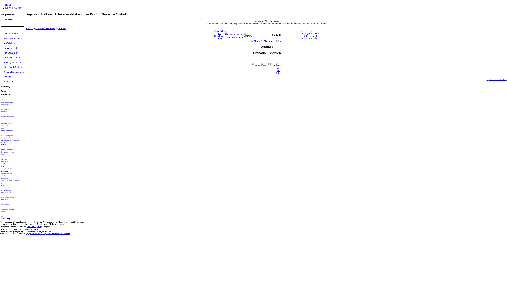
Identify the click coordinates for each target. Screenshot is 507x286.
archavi (3, 142)
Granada (62, 28)
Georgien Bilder (11, 48)
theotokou (4, 159)
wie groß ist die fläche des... (9, 168)
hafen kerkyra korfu (6, 176)
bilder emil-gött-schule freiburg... (10, 140)
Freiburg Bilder (11, 34)
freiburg (4, 145)
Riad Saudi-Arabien (13, 67)
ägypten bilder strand (7, 130)
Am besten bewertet (292, 24)
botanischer (4, 107)
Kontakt (7, 77)
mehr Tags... (7, 218)
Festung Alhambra (12, 62)
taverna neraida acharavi (8, 114)
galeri (2, 128)
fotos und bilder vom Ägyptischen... (11, 180)
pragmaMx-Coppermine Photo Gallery (496, 80)
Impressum (9, 81)
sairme (3, 118)
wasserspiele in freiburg (7, 209)
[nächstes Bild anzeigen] (315, 34)
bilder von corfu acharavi (8, 187)
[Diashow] (248, 34)
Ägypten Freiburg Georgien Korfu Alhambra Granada (48, 234)
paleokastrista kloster (7, 102)
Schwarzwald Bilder (13, 38)
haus (2, 154)
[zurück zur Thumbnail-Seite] (219, 34)
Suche (323, 24)
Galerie (29, 28)
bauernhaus (4, 111)
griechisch (4, 206)
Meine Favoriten (310, 24)
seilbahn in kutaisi (6, 126)
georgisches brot (5, 183)
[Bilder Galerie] (0, 1)
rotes (2, 166)
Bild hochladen (272, 21)
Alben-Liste (212, 24)
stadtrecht (4, 195)
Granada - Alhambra (45, 28)
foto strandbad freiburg (7, 157)
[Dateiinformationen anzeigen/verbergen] (234, 34)
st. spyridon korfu (6, 190)
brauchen (3, 202)
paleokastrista (5, 99)
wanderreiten (4, 133)
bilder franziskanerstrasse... (8, 164)
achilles (2, 185)
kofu (2, 216)
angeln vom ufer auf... (7, 123)
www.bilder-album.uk (7, 204)
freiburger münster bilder (7, 116)
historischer (4, 214)
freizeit (3, 211)
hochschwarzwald (6, 104)
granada (4, 171)
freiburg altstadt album (7, 138)
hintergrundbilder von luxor (8, 149)
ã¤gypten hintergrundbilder (8, 152)
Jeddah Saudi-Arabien (14, 72)
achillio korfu (4, 178)
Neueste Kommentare (247, 24)
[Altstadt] (266, 41)
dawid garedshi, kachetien (8, 197)
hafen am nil (4, 161)
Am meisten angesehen (270, 24)
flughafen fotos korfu (6, 173)
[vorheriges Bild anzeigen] (305, 34)
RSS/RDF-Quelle (34, 227)
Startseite (8, 19)
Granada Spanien (12, 58)
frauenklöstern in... (6, 109)
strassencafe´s (5, 199)
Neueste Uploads (227, 24)
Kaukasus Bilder (11, 53)
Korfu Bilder (9, 43)
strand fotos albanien (7, 135)
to (1, 121)
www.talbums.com (6, 192)
